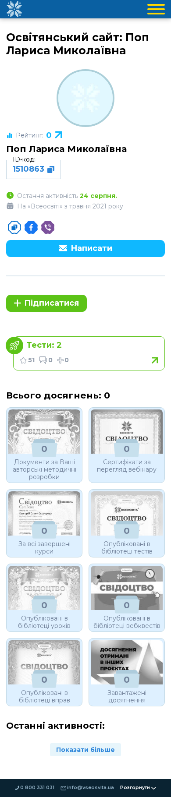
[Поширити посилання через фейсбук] (31, 227)
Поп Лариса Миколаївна (66, 148)
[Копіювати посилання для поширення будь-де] (14, 227)
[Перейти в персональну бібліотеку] (89, 353)
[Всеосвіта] (14, 9)
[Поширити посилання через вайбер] (47, 227)
